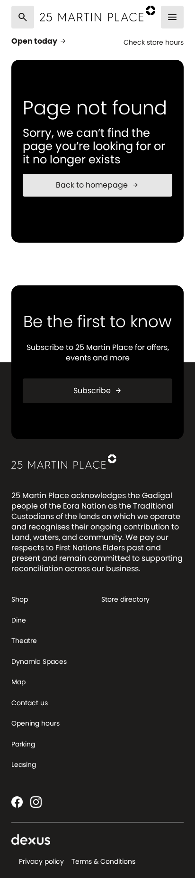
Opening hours (35, 723)
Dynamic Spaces (39, 661)
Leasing (23, 764)
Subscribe (97, 390)
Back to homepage (97, 184)
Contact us (29, 703)
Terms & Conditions (103, 861)
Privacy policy (41, 861)
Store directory (125, 599)
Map (18, 682)
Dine (18, 620)
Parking (23, 744)
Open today (39, 41)
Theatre (24, 640)
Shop (19, 599)
